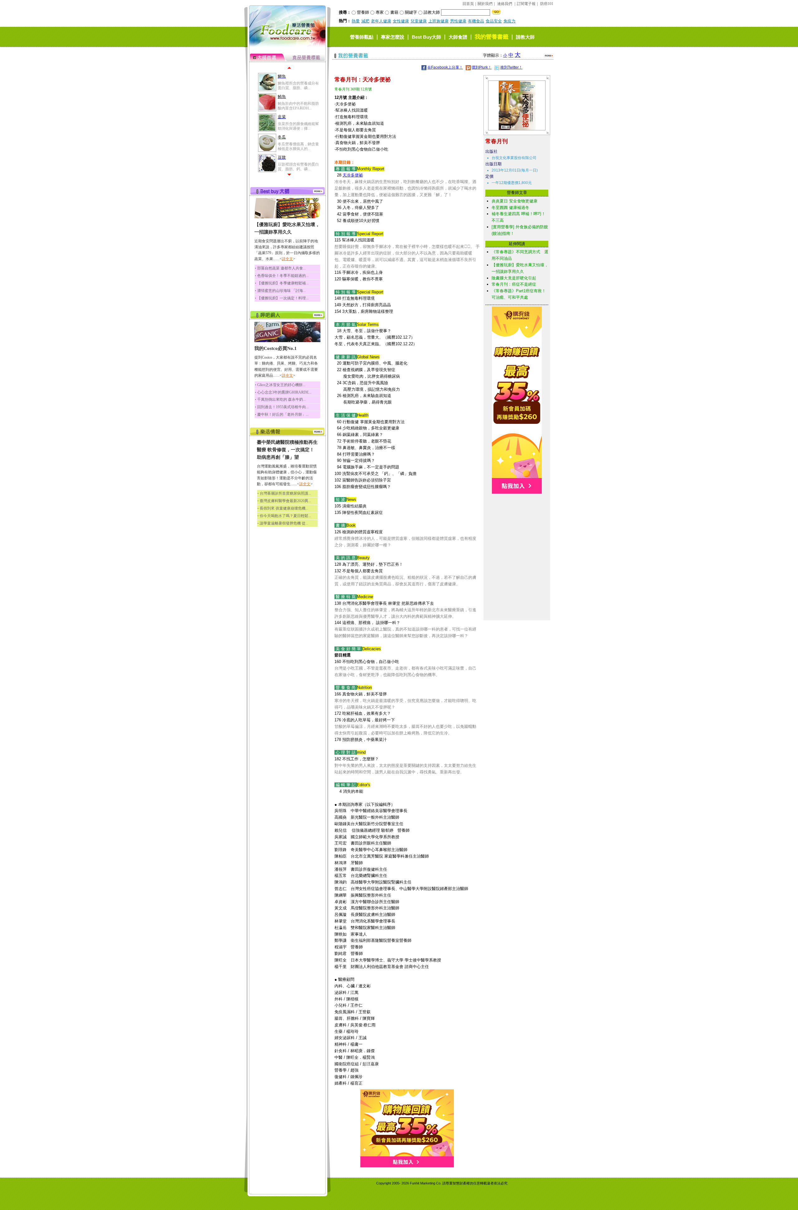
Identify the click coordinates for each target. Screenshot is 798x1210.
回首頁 (468, 4)
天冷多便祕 (353, 175)
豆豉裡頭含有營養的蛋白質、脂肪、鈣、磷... (298, 166)
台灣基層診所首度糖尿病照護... (285, 493)
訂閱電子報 (526, 4)
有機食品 (476, 21)
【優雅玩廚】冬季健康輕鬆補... (283, 283)
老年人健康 (381, 21)
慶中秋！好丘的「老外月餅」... (283, 414)
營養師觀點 (361, 37)
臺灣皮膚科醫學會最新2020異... (285, 501)
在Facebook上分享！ (445, 67)
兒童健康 (419, 21)
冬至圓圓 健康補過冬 (510, 207)
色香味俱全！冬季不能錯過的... (283, 275)
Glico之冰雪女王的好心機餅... (281, 385)
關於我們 (485, 4)
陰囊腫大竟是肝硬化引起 (514, 278)
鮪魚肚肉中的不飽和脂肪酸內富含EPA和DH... (298, 105)
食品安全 (494, 21)
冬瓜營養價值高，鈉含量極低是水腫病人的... (298, 146)
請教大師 (525, 37)
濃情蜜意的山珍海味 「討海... (281, 290)
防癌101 (546, 4)
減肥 (365, 21)
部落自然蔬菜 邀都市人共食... (281, 268)
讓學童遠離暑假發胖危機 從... (284, 523)
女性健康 (401, 21)
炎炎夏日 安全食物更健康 (514, 201)
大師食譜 (458, 37)
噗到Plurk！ (482, 67)
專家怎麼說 (392, 37)
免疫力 (509, 21)
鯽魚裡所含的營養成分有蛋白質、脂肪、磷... (298, 85)
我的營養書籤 (491, 37)
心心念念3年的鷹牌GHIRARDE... (284, 392)
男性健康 (458, 21)
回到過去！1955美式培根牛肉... (283, 407)
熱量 (356, 21)
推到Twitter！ (511, 67)
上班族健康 (438, 21)
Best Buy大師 (426, 37)
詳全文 (287, 259)
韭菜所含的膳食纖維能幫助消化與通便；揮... (298, 126)
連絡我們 (504, 4)
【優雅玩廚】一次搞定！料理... (283, 298)
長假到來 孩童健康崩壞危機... (284, 508)
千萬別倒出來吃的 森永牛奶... (281, 399)
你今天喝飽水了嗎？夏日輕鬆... (285, 516)
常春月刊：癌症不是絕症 (514, 284)
